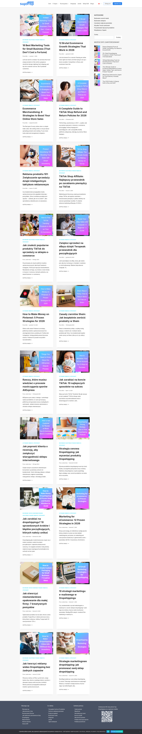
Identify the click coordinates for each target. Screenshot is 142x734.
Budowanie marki (52, 715)
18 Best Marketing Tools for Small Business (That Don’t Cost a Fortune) (36, 49)
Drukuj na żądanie (53, 713)
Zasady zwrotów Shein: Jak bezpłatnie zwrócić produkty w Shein (72, 317)
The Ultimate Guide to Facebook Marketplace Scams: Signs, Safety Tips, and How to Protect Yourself (112, 69)
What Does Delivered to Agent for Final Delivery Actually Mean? (112, 76)
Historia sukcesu (26, 721)
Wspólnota (77, 711)
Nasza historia (26, 719)
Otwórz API (25, 723)
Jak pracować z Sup (27, 711)
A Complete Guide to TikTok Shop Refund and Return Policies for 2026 (73, 112)
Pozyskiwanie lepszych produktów (104, 28)
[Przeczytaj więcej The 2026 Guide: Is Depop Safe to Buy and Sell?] (97, 83)
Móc (26, 56)
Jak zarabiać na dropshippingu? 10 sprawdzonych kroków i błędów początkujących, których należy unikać (36, 525)
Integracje (73, 3)
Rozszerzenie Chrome (28, 713)
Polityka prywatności (80, 721)
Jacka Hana (28, 259)
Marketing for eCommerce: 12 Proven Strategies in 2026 (72, 520)
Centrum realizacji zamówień (56, 711)
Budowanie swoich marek (30, 513)
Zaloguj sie (108, 3)
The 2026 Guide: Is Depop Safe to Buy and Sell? (111, 82)
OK (108, 731)
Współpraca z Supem (100, 30)
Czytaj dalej (27, 72)
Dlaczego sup (25, 709)
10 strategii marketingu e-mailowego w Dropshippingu (72, 594)
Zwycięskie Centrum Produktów (56, 709)
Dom (49, 3)
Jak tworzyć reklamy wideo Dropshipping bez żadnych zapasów (36, 667)
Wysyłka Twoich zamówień (102, 25)
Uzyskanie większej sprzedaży (67, 39)
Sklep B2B (86, 3)
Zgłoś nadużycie (52, 721)
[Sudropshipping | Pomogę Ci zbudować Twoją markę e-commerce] (27, 3)
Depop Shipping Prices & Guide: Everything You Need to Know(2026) (112, 48)
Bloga (92, 3)
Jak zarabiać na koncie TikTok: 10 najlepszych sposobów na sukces (72, 383)
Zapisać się (117, 3)
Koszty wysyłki (78, 715)
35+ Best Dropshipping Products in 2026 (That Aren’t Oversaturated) (112, 55)
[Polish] (99, 3)
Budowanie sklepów (28, 39)
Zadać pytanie (78, 709)
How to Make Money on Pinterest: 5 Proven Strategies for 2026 (36, 317)
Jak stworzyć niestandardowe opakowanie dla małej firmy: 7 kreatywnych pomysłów (35, 600)
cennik (79, 3)
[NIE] (140, 731)
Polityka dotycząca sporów (81, 719)
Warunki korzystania (80, 717)
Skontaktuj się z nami (80, 713)
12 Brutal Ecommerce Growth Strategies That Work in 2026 (72, 46)
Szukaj (96, 34)
